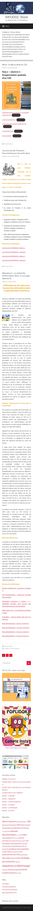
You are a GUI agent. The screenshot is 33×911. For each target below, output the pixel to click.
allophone (12, 821)
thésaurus (5, 869)
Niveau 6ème (9, 144)
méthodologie (16, 846)
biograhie (13, 825)
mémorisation (6, 846)
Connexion (5, 884)
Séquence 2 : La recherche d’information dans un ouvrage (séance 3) (16, 276)
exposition (16, 838)
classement (6, 828)
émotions (18, 873)
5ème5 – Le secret (8, 810)
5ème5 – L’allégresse (8, 799)
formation (5, 841)
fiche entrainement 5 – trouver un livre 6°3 (15, 632)
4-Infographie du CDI (7, 131)
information (12, 841)
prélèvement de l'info (11, 854)
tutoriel (13, 873)
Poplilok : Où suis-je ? (9, 779)
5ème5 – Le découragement (11, 801)
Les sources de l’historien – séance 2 (14, 252)
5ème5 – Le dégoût (8, 805)
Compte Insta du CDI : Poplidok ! (12, 793)
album (5, 821)
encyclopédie (7, 838)
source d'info (15, 858)
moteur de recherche (13, 844)
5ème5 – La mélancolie (9, 807)
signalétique (24, 854)
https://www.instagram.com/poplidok (16, 748)
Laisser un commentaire (12, 648)
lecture (23, 841)
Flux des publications (9, 887)
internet (18, 841)
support (17, 862)
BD (29, 821)
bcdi (27, 821)
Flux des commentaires (9, 890)
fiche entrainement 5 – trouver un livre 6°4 (15, 636)
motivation (24, 843)
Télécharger (16, 115)
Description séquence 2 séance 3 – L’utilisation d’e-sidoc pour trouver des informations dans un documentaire (16, 604)
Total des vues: (7, 901)
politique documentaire (19, 849)
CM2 (3, 831)
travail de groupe (14, 870)
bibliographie (6, 825)
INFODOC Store (16, 17)
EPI (13, 838)
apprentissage (21, 821)
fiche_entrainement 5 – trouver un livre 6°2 (15, 628)
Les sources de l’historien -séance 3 (13, 256)
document (7, 831)
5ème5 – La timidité (8, 796)
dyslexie (18, 835)
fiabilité (21, 838)
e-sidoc (23, 835)
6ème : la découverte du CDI (14, 64)
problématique (7, 852)
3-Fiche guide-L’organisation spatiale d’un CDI (14, 124)
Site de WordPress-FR (9, 893)
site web (6, 858)
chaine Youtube (25, 825)
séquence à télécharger (16, 865)
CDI (18, 825)
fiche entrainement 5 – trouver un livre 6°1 (15, 623)
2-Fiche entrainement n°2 (9, 119)
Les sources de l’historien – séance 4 (14, 260)
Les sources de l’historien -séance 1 (13, 248)
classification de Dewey (20, 828)
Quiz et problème (7, 136)
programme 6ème (17, 851)
